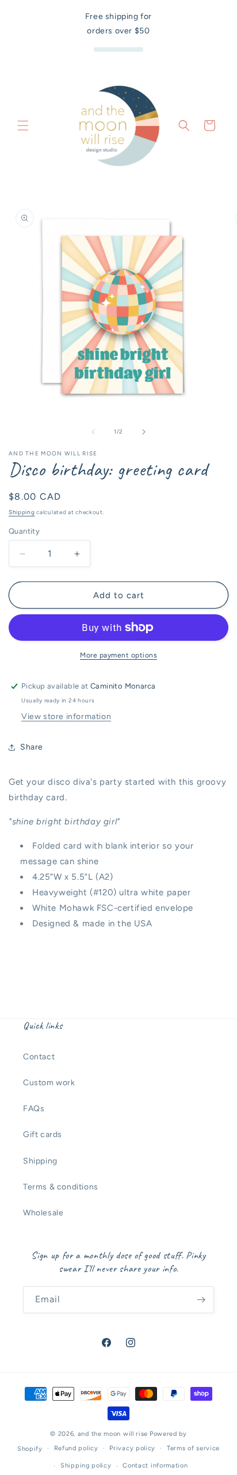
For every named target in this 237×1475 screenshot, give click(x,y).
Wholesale (43, 1213)
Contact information (155, 1465)
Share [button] (31, 747)
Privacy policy (132, 1448)
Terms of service (193, 1448)
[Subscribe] (200, 1299)
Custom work (49, 1083)
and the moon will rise (113, 1434)
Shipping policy (86, 1465)
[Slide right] (143, 431)
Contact (39, 1057)
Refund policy (76, 1448)
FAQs (33, 1108)
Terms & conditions (60, 1187)
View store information (66, 716)
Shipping (22, 512)
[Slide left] (93, 431)
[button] (23, 125)
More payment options (118, 655)
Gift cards (42, 1134)
